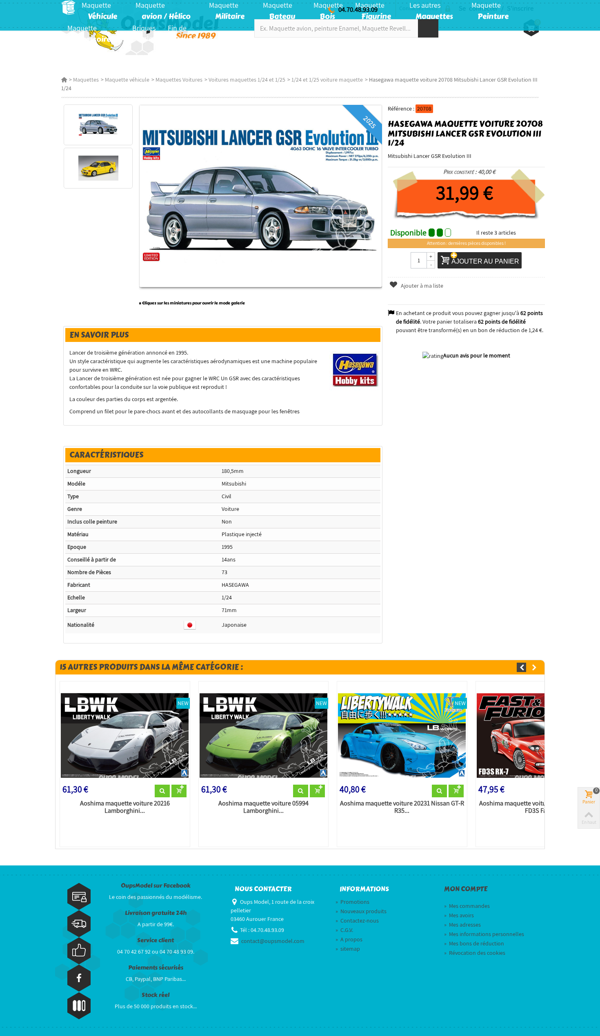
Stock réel (155, 995)
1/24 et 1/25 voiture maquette (327, 79)
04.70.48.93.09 (358, 9)
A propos (349, 939)
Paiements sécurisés (155, 967)
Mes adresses (462, 924)
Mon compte (465, 889)
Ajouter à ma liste (421, 285)
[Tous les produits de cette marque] (354, 369)
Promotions (352, 901)
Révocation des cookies (474, 952)
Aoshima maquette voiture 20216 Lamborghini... (125, 807)
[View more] (162, 791)
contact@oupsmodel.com (272, 941)
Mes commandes (467, 906)
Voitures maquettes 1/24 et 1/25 (247, 79)
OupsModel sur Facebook (156, 885)
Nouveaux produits (361, 911)
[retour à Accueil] (64, 79)
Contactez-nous (357, 920)
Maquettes (86, 79)
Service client (155, 940)
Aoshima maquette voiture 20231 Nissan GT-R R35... (402, 807)
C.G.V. (344, 930)
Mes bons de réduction (474, 943)
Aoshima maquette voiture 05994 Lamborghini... (263, 807)
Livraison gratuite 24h (156, 913)
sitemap (348, 948)
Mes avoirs (459, 915)
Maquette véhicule (127, 79)
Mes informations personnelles (484, 934)
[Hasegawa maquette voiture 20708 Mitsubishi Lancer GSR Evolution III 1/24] (98, 124)
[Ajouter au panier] (179, 791)
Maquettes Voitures (179, 79)
